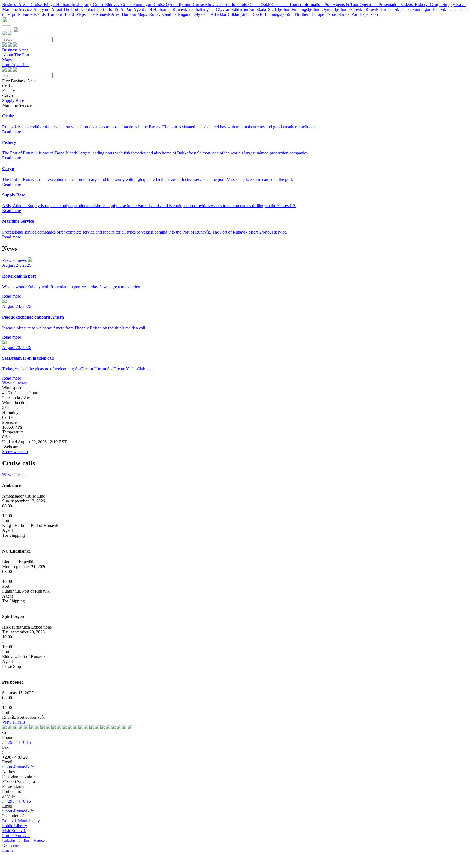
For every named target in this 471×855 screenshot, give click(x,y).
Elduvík (440, 9)
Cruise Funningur (137, 4)
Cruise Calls (249, 4)
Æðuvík (357, 9)
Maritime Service (18, 9)
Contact (89, 9)
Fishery (422, 4)
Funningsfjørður (307, 9)
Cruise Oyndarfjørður (173, 4)
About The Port (66, 9)
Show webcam (15, 451)
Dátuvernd (11, 845)
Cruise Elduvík (107, 4)
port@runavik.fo (19, 767)
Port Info (228, 4)
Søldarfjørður (243, 9)
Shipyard (42, 9)
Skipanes (403, 9)
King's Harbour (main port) (68, 4)
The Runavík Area (105, 14)
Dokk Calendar (275, 4)
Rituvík (373, 9)
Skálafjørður (280, 9)
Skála (262, 9)
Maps (82, 14)
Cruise (37, 4)
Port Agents (136, 9)
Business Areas (16, 4)
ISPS (119, 9)
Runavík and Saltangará (194, 9)
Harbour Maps (135, 14)
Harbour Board (62, 14)
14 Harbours (160, 9)
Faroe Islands (35, 14)
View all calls (14, 474)
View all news (15, 260)
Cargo (436, 4)
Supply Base (454, 4)
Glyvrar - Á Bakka (211, 14)
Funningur (422, 9)
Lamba (388, 9)
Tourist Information (307, 4)
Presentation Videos (397, 4)
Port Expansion (365, 14)
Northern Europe (310, 14)
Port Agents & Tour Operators (352, 4)
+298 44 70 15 (18, 742)
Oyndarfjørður (335, 9)
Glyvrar (223, 9)
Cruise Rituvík (206, 4)
